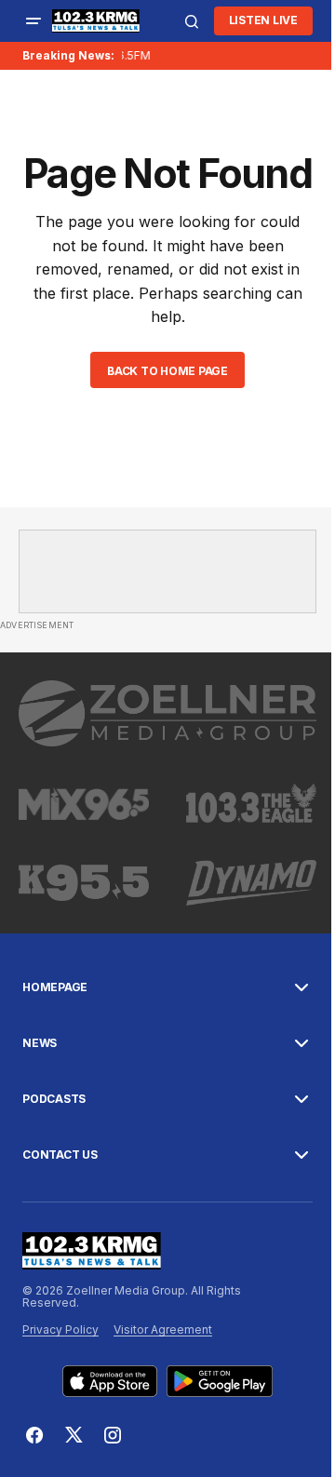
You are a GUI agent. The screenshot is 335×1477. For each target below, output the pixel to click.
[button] (33, 21)
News (39, 1043)
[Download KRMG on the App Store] (109, 1381)
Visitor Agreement (163, 1329)
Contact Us (60, 1154)
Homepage (54, 987)
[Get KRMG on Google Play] (220, 1381)
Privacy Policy (60, 1329)
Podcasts (54, 1099)
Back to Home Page (167, 371)
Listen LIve (263, 20)
